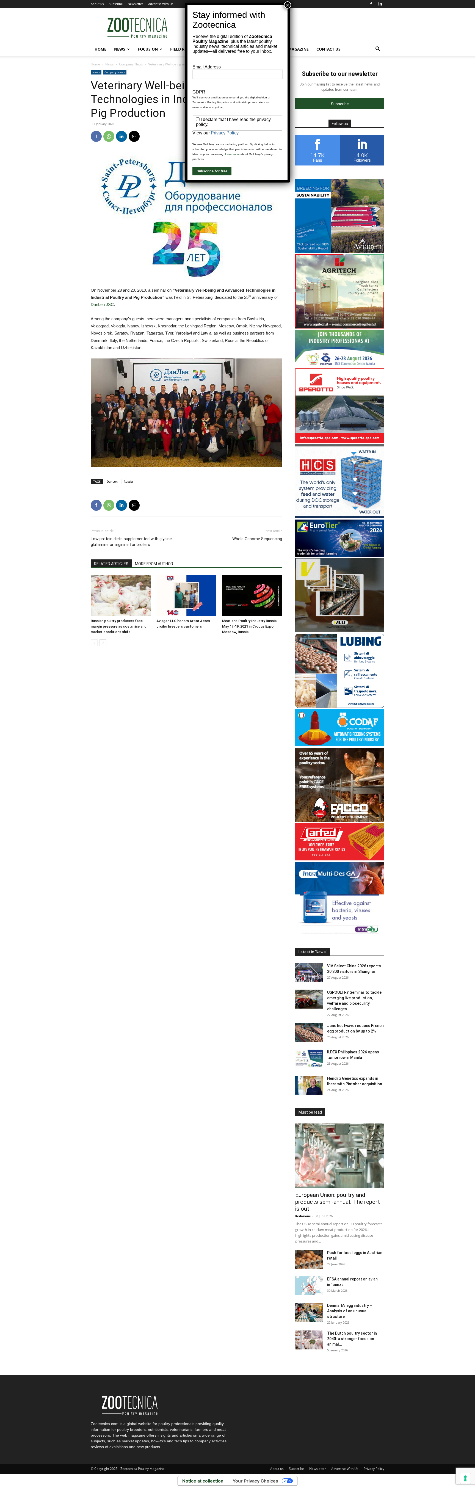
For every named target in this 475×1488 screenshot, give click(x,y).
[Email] (134, 136)
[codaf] (339, 744)
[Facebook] (371, 4)
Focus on (148, 49)
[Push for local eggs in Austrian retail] (309, 1259)
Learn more (232, 154)
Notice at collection (202, 1481)
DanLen (112, 481)
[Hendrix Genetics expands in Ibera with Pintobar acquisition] (309, 1085)
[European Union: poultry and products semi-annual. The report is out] (339, 1155)
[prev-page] (94, 642)
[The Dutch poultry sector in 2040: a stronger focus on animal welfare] (309, 1339)
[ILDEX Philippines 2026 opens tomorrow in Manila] (309, 1058)
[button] (377, 49)
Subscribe (116, 4)
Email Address (206, 67)
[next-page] (103, 642)
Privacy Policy (374, 1468)
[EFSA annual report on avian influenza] (309, 1285)
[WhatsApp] (108, 136)
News (119, 49)
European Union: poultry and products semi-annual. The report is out (337, 1202)
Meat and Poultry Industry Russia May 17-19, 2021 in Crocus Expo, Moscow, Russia (249, 626)
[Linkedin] (380, 4)
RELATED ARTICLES (111, 564)
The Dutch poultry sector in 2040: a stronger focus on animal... (352, 1338)
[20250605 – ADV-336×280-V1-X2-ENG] (339, 327)
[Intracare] (339, 934)
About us (97, 4)
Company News (131, 64)
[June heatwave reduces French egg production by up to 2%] (309, 1032)
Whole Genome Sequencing (257, 538)
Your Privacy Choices (255, 1481)
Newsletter (135, 4)
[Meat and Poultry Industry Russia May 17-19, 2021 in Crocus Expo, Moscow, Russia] (252, 595)
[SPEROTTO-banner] (339, 441)
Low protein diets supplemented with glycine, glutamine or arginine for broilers (132, 541)
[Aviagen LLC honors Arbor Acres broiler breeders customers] (186, 595)
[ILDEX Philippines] (339, 365)
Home (100, 49)
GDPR (198, 92)
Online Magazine (290, 49)
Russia (128, 481)
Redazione (303, 1216)
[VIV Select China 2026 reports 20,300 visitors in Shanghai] (309, 972)
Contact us (328, 49)
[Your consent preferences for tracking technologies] (465, 1478)
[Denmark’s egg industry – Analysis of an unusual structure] (309, 1312)
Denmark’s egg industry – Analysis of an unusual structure (349, 1311)
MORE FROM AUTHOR (154, 564)
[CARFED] (339, 859)
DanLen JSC (102, 304)
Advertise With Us (160, 4)
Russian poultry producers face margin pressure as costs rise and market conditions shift (119, 626)
